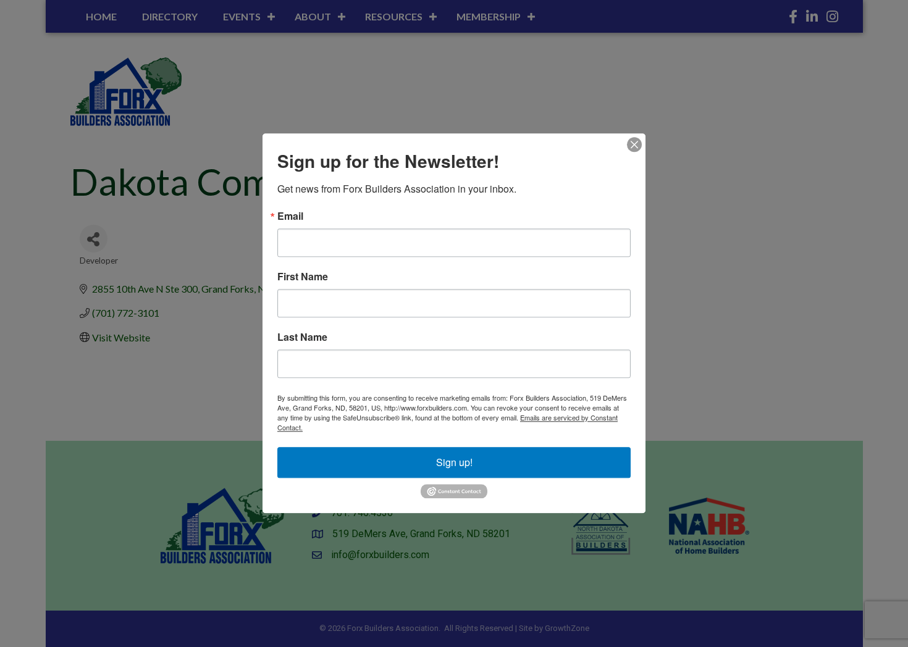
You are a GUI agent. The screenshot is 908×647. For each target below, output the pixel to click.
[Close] (634, 144)
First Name (302, 277)
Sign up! (454, 462)
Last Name (302, 337)
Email (290, 216)
